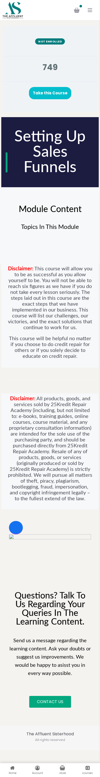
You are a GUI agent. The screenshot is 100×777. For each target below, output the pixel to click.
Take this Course (50, 93)
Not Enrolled (50, 41)
